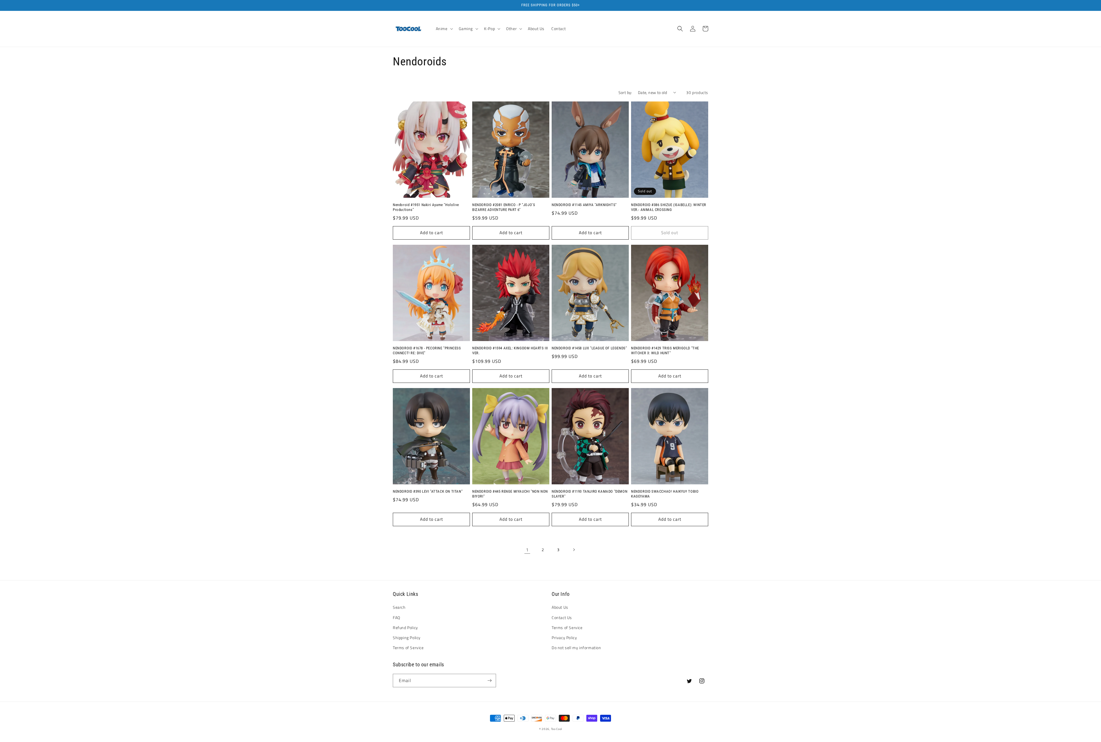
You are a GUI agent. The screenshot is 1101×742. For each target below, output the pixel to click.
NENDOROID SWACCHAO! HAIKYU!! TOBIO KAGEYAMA (664, 493)
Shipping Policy (407, 638)
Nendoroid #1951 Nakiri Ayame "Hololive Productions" (426, 207)
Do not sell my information (576, 648)
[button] (443, 29)
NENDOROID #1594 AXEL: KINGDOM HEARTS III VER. (510, 350)
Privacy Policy (564, 638)
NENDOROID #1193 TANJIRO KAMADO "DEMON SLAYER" (589, 493)
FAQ (396, 617)
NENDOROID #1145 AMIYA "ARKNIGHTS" (584, 205)
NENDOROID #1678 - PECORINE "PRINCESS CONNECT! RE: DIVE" (427, 350)
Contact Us (562, 617)
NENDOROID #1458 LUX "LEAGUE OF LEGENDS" (589, 348)
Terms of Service (408, 648)
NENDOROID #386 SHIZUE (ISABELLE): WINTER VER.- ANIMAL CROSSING (668, 207)
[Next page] (573, 549)
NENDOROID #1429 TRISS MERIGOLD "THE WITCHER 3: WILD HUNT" (665, 350)
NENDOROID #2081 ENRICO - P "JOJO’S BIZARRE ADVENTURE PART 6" (503, 207)
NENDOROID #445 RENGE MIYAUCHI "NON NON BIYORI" (510, 493)
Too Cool (556, 729)
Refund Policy (405, 627)
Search (399, 607)
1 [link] (527, 549)
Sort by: (625, 92)
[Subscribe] (489, 680)
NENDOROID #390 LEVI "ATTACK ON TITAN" (427, 491)
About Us (560, 607)
